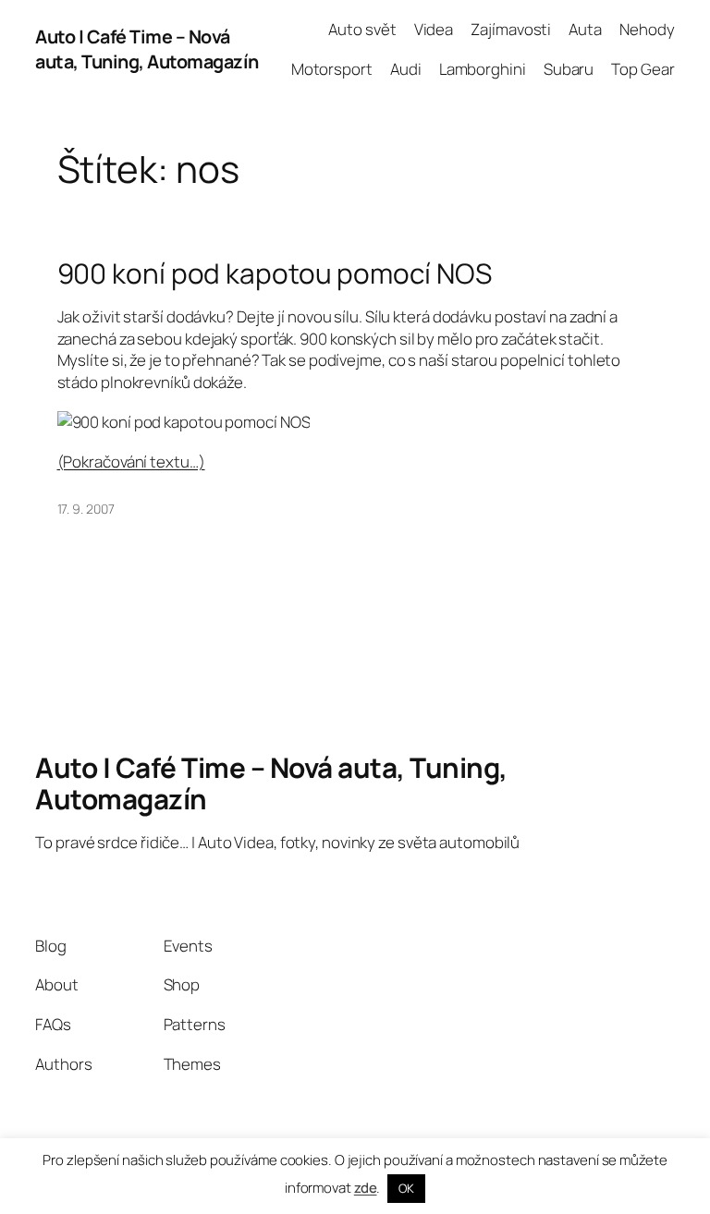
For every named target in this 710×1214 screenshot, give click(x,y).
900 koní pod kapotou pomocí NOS (274, 273)
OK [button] (406, 1188)
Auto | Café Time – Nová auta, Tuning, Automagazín (147, 49)
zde (365, 1187)
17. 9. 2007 (86, 508)
